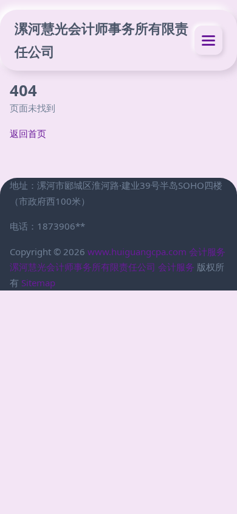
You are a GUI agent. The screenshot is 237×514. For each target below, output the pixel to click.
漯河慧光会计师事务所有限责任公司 (101, 40)
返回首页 (28, 133)
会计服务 (207, 251)
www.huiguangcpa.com (137, 251)
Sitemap (38, 282)
